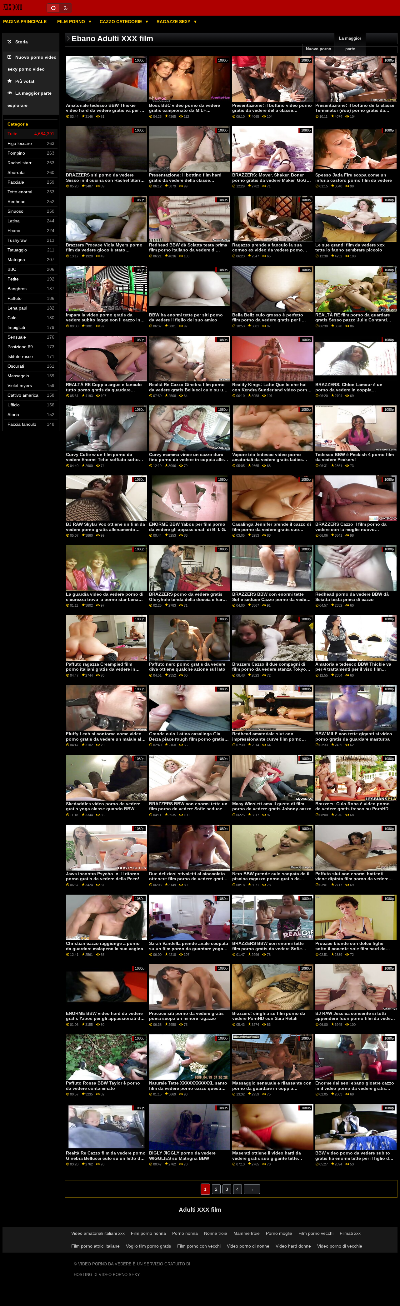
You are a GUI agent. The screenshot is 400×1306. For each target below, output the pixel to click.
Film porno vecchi (315, 1233)
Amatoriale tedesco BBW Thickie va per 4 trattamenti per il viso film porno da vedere (353, 669)
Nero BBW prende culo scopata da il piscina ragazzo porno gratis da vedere (270, 878)
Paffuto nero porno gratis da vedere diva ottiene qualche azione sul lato (187, 667)
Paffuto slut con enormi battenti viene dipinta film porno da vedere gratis (351, 878)
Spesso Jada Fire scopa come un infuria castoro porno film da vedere (353, 177)
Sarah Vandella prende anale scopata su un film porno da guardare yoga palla (188, 948)
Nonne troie (215, 1233)
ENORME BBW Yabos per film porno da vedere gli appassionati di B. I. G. (187, 527)
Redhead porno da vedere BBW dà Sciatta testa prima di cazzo (352, 597)
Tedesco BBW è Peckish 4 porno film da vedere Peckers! (354, 457)
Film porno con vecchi (199, 1246)
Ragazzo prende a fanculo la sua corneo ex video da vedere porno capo (267, 250)
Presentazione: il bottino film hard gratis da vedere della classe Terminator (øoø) (185, 180)
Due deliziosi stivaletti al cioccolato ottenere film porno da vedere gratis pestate (187, 878)
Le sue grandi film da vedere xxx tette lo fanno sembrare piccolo (350, 247)
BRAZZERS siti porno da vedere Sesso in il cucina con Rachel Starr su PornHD (103, 180)
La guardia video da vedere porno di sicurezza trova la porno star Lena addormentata (104, 599)
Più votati (25, 81)
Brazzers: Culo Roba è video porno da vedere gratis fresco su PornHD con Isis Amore (352, 809)
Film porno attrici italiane (95, 1246)
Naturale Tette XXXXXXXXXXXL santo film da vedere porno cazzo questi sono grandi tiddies (188, 1088)
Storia (21, 42)
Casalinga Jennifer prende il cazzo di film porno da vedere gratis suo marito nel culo (271, 529)
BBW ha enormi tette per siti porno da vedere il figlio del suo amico (186, 317)
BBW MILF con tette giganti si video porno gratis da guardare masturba (353, 736)
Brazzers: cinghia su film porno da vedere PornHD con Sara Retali (268, 1016)
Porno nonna (185, 1233)
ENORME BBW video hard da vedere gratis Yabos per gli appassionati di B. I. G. (104, 1018)
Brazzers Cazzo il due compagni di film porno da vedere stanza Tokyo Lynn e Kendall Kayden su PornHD (269, 669)
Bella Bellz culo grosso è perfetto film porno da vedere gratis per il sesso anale (267, 320)
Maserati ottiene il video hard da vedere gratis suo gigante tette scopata (266, 1158)
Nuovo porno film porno (318, 54)
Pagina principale (25, 21)
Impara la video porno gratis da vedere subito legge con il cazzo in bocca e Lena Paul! (103, 320)
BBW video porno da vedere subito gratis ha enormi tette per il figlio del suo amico (354, 1158)
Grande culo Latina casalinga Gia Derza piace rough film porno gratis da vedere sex (186, 739)
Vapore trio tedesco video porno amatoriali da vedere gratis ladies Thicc (267, 459)
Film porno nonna (148, 1233)
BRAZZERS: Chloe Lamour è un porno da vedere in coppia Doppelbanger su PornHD (348, 389)
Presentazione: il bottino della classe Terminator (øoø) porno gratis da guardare (354, 110)
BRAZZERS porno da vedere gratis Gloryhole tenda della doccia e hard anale (187, 599)
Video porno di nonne (248, 1246)
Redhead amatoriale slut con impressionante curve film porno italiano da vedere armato (267, 739)
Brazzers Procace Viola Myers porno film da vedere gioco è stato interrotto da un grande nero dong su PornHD (106, 252)
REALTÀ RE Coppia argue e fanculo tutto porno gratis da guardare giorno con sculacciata (104, 389)
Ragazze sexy (174, 21)
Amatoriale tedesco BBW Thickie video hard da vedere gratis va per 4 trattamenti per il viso (104, 110)
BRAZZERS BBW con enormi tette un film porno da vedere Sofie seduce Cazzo (188, 809)
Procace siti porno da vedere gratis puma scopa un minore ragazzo (186, 1016)
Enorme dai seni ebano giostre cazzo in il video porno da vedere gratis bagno (354, 1088)
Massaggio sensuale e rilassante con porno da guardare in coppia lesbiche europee (272, 1088)
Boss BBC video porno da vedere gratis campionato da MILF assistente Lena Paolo (184, 110)
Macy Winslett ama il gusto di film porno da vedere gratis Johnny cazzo (272, 806)
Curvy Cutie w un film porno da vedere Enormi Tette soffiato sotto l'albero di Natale (102, 459)
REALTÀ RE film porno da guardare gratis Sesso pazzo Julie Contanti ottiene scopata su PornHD (352, 320)
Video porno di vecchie (339, 1246)
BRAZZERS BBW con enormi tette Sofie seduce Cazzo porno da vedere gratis (271, 599)
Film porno (71, 21)
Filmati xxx (350, 1233)
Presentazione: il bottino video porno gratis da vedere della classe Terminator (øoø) (272, 110)
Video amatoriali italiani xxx (98, 1233)
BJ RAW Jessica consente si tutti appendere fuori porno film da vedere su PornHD (355, 1018)
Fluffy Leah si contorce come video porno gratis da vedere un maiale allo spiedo (105, 739)
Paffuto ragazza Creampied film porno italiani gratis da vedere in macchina (100, 669)
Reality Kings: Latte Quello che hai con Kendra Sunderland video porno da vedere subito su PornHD (271, 389)
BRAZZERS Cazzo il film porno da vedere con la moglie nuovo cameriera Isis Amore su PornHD (351, 529)
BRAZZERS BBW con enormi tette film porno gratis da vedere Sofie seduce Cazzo (268, 948)
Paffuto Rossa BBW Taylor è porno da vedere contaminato (103, 1085)
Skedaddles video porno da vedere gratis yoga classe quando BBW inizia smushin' (103, 809)
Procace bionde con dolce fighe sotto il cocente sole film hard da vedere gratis (350, 948)
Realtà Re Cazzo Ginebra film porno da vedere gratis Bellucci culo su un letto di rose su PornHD (187, 389)
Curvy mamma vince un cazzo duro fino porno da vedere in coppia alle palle (186, 459)
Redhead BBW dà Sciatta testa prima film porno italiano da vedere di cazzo (188, 250)
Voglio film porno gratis (148, 1246)
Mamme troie (246, 1233)
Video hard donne (293, 1246)
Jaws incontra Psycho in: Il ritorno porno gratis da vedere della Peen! (102, 876)
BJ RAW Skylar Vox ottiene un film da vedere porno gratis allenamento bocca (105, 529)
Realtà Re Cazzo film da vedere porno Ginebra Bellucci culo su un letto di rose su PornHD (106, 1158)
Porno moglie (279, 1233)
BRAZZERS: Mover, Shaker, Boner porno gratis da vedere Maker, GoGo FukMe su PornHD (270, 180)
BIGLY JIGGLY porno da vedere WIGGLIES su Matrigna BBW (182, 1155)
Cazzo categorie (121, 21)
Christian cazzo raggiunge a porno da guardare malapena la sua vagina (104, 946)
